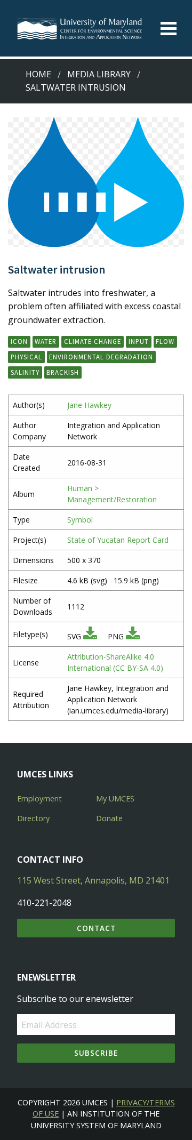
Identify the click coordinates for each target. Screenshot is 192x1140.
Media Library (99, 74)
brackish (62, 372)
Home (38, 74)
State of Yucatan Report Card (118, 540)
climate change (92, 341)
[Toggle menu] (169, 28)
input (139, 341)
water (46, 341)
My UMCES (115, 798)
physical (26, 356)
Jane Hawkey (89, 405)
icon (19, 341)
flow (165, 341)
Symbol (80, 520)
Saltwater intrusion (76, 87)
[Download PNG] (133, 636)
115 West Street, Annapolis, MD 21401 (93, 880)
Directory (33, 818)
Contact (96, 928)
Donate (109, 818)
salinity (25, 372)
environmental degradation (101, 356)
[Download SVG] (90, 636)
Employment (39, 798)
